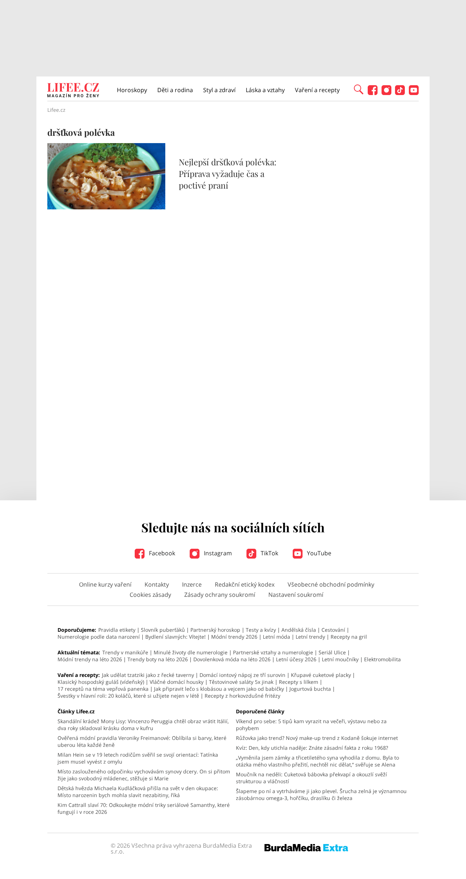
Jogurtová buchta (310, 688)
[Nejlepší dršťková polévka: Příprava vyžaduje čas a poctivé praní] (106, 207)
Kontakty (157, 584)
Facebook (161, 553)
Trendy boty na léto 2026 (157, 659)
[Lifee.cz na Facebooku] (373, 93)
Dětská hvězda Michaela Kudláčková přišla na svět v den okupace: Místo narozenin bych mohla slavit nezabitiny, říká (138, 792)
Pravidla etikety (116, 629)
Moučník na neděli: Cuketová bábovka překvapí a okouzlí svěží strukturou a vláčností (311, 778)
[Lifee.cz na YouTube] (414, 93)
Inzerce (192, 584)
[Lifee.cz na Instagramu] (386, 93)
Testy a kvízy (261, 629)
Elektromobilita (382, 659)
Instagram (217, 553)
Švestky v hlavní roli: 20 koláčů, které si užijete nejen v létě (128, 695)
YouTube (318, 553)
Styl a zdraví (219, 90)
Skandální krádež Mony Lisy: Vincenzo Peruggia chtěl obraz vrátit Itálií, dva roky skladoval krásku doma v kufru (143, 725)
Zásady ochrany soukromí (219, 595)
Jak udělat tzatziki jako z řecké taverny (148, 674)
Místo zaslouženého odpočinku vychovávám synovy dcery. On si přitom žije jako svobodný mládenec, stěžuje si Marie (144, 775)
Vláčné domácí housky (177, 681)
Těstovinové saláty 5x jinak (241, 681)
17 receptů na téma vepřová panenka (103, 688)
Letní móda (276, 636)
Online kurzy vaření (105, 584)
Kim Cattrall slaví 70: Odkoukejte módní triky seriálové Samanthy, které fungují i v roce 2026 (144, 808)
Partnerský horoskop (215, 629)
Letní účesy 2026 (296, 659)
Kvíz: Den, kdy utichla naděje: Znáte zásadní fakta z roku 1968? (312, 747)
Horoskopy (132, 90)
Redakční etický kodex (245, 584)
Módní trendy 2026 (234, 636)
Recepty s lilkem (298, 681)
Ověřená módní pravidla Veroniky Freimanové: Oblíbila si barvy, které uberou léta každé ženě (142, 741)
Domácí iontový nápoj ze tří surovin (242, 674)
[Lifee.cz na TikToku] (400, 93)
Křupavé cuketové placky (321, 674)
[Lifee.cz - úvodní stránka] (73, 91)
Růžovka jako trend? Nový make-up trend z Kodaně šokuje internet (317, 737)
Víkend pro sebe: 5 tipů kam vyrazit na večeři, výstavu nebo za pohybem (311, 725)
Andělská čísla (298, 629)
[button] (358, 89)
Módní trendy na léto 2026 (90, 659)
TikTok (268, 553)
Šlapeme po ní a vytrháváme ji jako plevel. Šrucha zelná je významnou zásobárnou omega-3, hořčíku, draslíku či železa (321, 794)
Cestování (333, 629)
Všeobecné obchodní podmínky (331, 584)
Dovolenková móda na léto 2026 (231, 659)
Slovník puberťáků (163, 629)
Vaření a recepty (317, 90)
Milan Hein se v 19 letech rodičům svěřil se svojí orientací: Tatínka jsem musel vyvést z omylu (138, 758)
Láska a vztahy (265, 90)
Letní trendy (310, 636)
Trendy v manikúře (125, 652)
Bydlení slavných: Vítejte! (175, 636)
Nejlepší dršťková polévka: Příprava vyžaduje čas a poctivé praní (227, 173)
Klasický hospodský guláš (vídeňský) (101, 681)
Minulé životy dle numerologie (191, 652)
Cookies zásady (150, 595)
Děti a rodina (175, 90)
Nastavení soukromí (295, 595)
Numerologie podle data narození (99, 636)
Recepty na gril (349, 636)
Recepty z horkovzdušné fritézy (242, 695)
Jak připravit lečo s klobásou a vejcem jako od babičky (219, 688)
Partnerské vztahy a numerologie (273, 652)
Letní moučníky (340, 659)
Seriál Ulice (332, 652)
